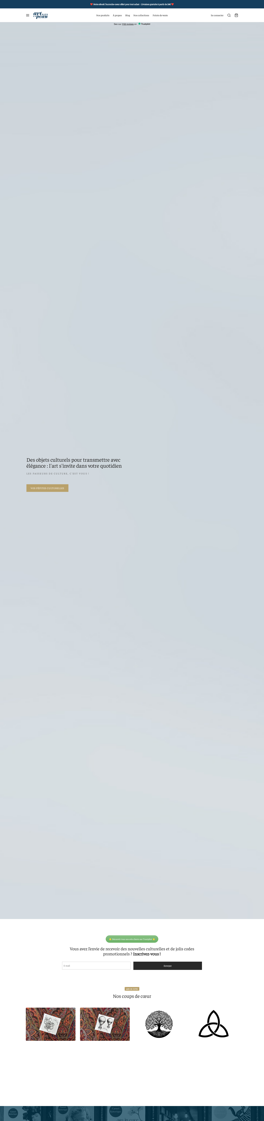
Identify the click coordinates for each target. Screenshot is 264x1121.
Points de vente (160, 15)
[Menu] (27, 15)
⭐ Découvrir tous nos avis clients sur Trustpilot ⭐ (132, 939)
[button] (39, 1036)
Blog (127, 15)
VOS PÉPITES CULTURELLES (47, 488)
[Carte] (236, 15)
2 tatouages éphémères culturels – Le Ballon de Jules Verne (104, 1025)
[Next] (239, 1018)
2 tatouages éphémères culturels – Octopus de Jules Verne (51, 1025)
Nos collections (141, 15)
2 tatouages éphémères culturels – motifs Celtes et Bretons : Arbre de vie (159, 1025)
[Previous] (25, 1018)
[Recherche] (229, 15)
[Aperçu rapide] (70, 1012)
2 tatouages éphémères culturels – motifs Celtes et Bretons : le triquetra (213, 1025)
